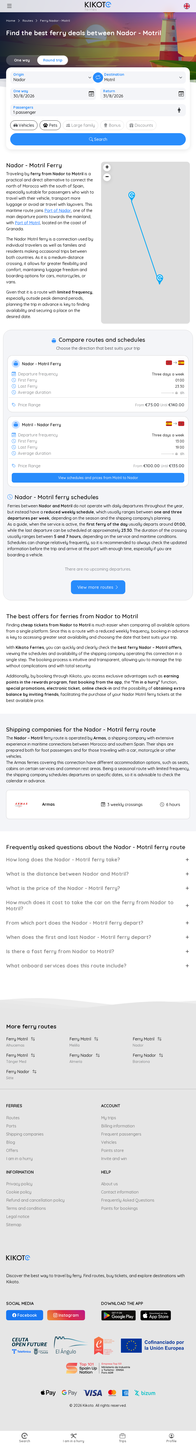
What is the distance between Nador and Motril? (67, 874)
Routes (27, 20)
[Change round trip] (98, 77)
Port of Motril (27, 222)
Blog (10, 1142)
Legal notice (17, 1216)
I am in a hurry (19, 1158)
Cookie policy (18, 1192)
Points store (112, 1150)
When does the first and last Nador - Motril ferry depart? (78, 937)
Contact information (120, 1192)
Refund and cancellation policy (35, 1200)
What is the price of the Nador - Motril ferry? (63, 888)
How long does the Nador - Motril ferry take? (63, 859)
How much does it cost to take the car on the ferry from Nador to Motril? (90, 905)
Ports (11, 1125)
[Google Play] (118, 1315)
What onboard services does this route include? (66, 965)
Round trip (52, 60)
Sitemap (13, 1224)
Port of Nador (57, 210)
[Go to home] (98, 6)
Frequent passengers (121, 1134)
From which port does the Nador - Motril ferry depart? (74, 923)
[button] (9, 6)
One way (22, 60)
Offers (12, 1150)
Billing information (118, 1125)
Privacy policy (19, 1183)
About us (109, 1183)
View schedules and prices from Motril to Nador (98, 477)
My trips (108, 1117)
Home (10, 20)
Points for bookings (119, 1208)
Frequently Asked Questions (127, 1200)
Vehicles (109, 1142)
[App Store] (155, 1315)
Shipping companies (25, 1134)
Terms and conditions (26, 1208)
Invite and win (114, 1158)
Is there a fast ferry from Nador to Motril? (60, 951)
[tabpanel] (98, 577)
